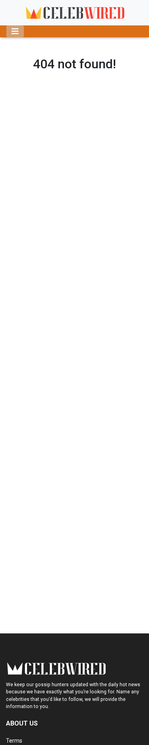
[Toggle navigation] (15, 31)
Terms (14, 740)
